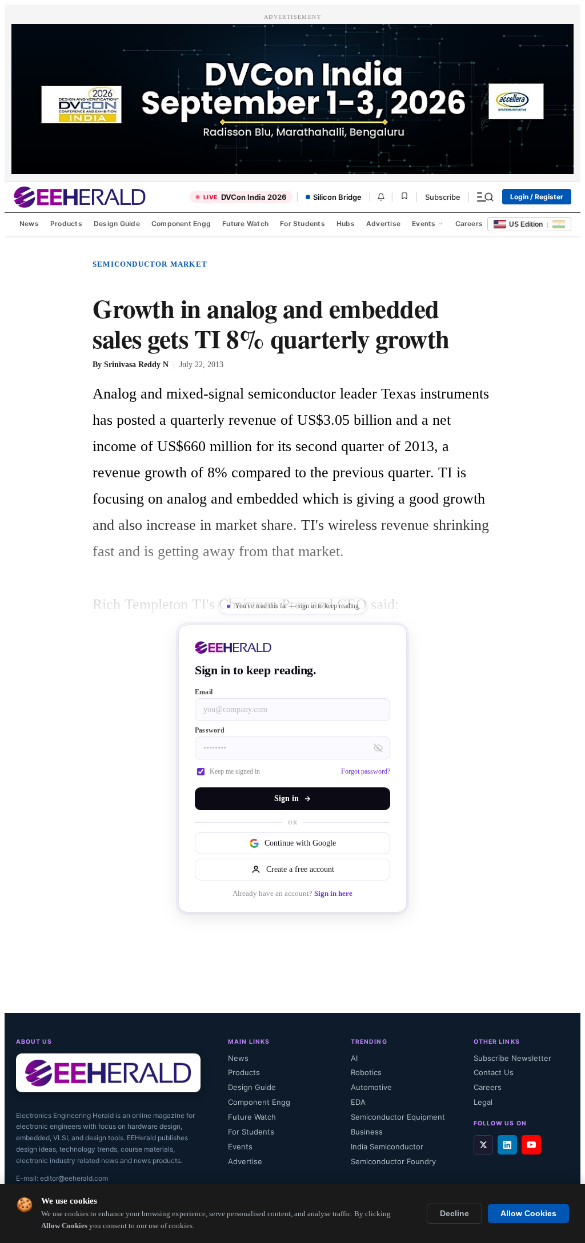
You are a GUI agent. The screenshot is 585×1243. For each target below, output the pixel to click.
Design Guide (117, 223)
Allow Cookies (528, 1213)
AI (354, 1058)
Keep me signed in (235, 771)
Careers (469, 223)
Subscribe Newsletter (512, 1058)
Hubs (345, 223)
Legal (483, 1102)
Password (210, 730)
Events (423, 223)
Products (66, 223)
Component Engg (181, 223)
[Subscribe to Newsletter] (381, 197)
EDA (358, 1102)
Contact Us (494, 1072)
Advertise (383, 223)
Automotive (371, 1087)
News (29, 223)
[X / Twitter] (483, 1144)
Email (204, 692)
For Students (302, 223)
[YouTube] (531, 1144)
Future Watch (245, 223)
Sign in (286, 798)
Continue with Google (300, 843)
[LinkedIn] (507, 1144)
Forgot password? (365, 771)
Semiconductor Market (150, 264)
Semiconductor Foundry (393, 1161)
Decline (454, 1213)
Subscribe (442, 197)
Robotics (366, 1072)
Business (367, 1131)
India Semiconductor (387, 1146)
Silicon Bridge (337, 197)
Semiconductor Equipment (398, 1116)
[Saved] (404, 197)
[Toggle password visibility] (378, 748)
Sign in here (333, 894)
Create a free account (300, 869)
